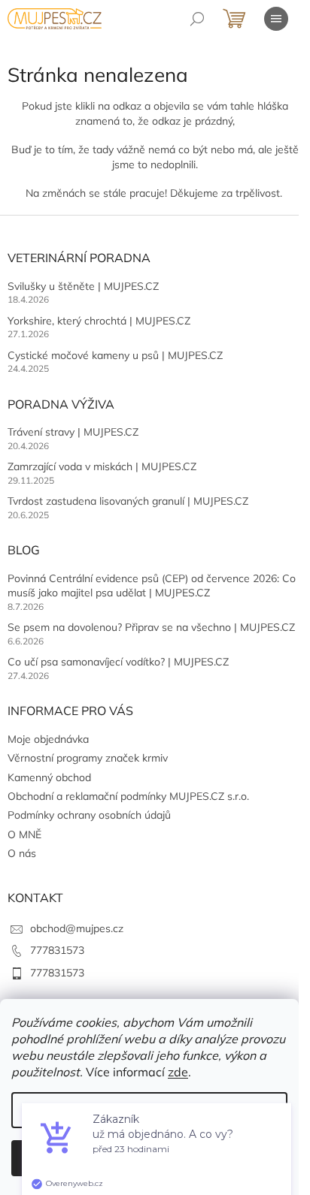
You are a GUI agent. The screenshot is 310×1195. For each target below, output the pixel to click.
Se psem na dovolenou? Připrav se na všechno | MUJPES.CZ (151, 627)
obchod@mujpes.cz (76, 928)
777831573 (57, 950)
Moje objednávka (48, 739)
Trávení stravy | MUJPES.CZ (73, 432)
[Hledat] (197, 19)
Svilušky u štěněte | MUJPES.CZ (83, 286)
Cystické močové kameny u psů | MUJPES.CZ (115, 355)
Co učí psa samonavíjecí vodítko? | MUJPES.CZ (118, 661)
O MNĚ (24, 834)
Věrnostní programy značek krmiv (88, 758)
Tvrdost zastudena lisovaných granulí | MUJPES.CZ (128, 501)
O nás (22, 853)
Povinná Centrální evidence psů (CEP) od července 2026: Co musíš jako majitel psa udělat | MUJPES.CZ (152, 585)
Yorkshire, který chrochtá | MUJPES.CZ (99, 320)
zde (178, 1071)
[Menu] (276, 19)
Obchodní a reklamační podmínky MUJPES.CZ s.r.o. (128, 796)
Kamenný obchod (49, 777)
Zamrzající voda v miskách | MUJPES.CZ (102, 466)
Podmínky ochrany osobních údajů (89, 815)
